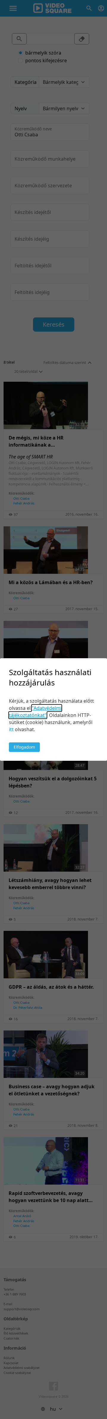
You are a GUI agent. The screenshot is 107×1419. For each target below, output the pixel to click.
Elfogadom (24, 747)
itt (11, 729)
